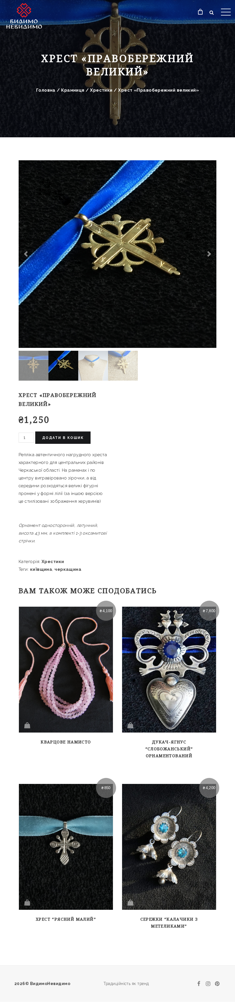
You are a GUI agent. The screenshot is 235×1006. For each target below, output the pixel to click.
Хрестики (101, 90)
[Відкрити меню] (226, 12)
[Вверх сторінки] (221, 975)
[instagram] (208, 983)
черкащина (67, 569)
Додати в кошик (63, 438)
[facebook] (198, 983)
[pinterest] (217, 983)
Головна (46, 90)
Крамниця (73, 90)
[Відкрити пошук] (211, 12)
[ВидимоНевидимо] (29, 15)
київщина (41, 569)
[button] (26, 254)
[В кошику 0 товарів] (200, 12)
